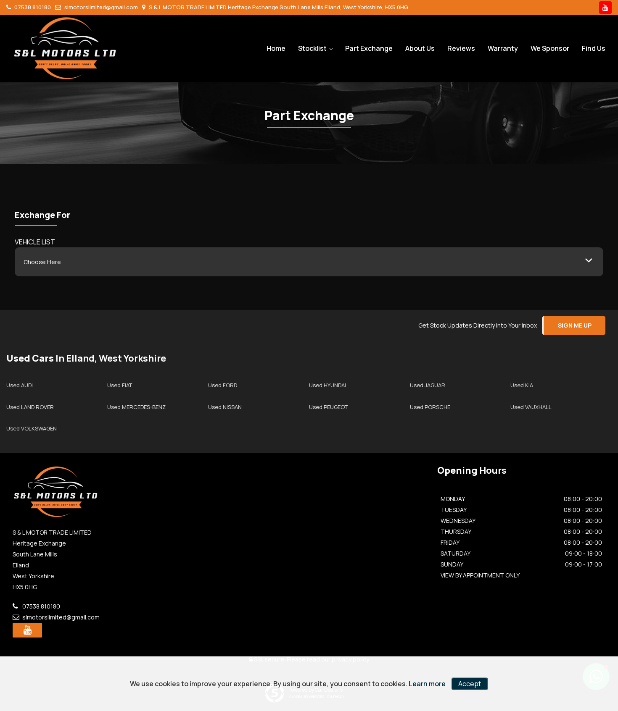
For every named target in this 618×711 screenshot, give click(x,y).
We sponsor (550, 48)
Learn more (427, 683)
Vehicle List (35, 242)
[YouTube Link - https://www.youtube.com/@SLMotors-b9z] (605, 7)
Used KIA (521, 385)
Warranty (503, 48)
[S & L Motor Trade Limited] (65, 48)
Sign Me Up (575, 325)
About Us (420, 48)
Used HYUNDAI (327, 385)
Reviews (461, 48)
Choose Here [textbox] (42, 262)
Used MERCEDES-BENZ (136, 407)
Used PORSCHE (430, 407)
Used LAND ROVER (30, 407)
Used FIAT (119, 385)
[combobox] (309, 261)
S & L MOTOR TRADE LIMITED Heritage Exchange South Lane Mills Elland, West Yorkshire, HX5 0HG (278, 7)
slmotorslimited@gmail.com (100, 7)
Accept (469, 683)
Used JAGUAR (427, 385)
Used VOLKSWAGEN (31, 428)
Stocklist (312, 48)
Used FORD (222, 385)
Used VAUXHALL (531, 407)
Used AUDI (19, 385)
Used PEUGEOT (328, 407)
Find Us (593, 48)
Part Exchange (369, 48)
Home (276, 48)
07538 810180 (32, 7)
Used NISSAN (225, 407)
